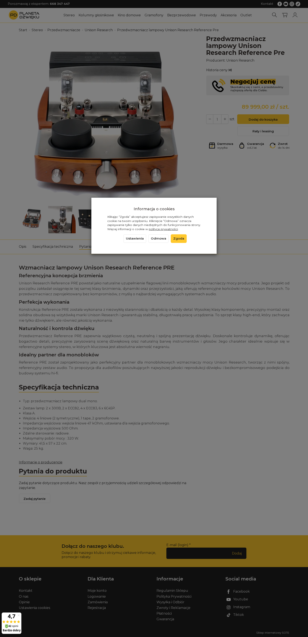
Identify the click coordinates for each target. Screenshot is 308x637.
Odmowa (158, 238)
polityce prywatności (163, 229)
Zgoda (178, 238)
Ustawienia (135, 238)
